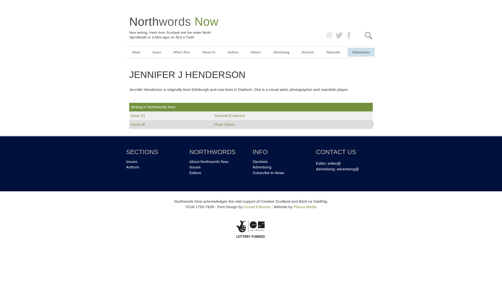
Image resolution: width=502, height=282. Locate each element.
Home (136, 52)
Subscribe (333, 52)
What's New (181, 52)
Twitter (339, 35)
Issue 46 (138, 124)
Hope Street (224, 124)
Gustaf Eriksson (257, 207)
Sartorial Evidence (229, 116)
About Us (208, 52)
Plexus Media (305, 207)
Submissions (361, 52)
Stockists (308, 52)
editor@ (334, 163)
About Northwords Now (208, 162)
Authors (233, 52)
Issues (157, 52)
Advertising (281, 52)
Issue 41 (138, 116)
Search (368, 35)
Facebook (349, 35)
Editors (256, 52)
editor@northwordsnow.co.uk (328, 35)
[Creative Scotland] (251, 229)
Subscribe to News (268, 173)
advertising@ (348, 169)
